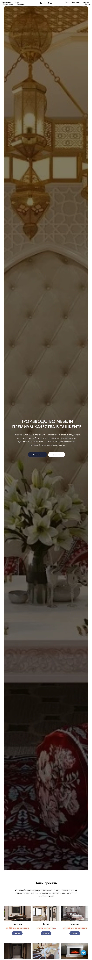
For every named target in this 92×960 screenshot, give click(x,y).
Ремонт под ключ (8, 4)
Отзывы (87, 4)
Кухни (46, 924)
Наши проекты (6, 2)
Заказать (57, 455)
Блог (67, 2)
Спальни (75, 924)
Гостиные (17, 924)
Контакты (86, 2)
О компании (76, 2)
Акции (16, 2)
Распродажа (21, 4)
